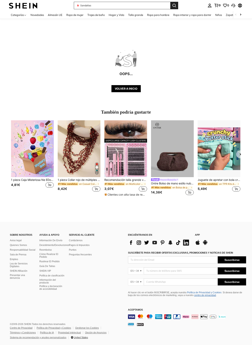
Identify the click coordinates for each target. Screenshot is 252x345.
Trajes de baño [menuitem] (96, 15)
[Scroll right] (240, 15)
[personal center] (209, 5)
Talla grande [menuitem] (135, 15)
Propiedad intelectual (69, 332)
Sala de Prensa (18, 254)
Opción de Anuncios (96, 332)
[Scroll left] (235, 15)
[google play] (205, 244)
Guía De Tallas (47, 266)
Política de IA (47, 332)
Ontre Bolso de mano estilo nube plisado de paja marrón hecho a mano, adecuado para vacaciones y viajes (172, 183)
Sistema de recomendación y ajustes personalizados (38, 337)
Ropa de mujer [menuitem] (74, 15)
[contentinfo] (187, 316)
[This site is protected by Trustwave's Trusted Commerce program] (131, 324)
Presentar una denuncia (17, 276)
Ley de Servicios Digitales (19, 265)
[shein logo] (23, 5)
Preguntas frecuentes (80, 254)
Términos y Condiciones (23, 332)
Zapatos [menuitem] (231, 15)
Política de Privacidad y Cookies (204, 292)
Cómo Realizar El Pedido (48, 255)
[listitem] (32, 158)
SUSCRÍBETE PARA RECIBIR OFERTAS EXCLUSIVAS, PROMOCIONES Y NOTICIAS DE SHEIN (180, 252)
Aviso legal (16, 240)
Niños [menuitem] (218, 15)
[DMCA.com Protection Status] (140, 324)
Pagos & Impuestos (79, 245)
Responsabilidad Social (22, 249)
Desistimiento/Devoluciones (54, 245)
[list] (159, 243)
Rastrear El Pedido (49, 261)
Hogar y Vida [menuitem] (116, 15)
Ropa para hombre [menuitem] (158, 15)
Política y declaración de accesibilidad (50, 287)
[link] (217, 5)
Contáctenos (75, 240)
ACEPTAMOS (135, 310)
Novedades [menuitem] (37, 15)
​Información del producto (47, 281)
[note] (125, 195)
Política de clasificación (51, 275)
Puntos (72, 249)
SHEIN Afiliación (18, 271)
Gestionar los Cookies (87, 328)
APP (197, 235)
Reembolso (45, 249)
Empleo (14, 259)
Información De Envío (50, 240)
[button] (233, 5)
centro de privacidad (205, 295)
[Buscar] (174, 5)
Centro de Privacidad (21, 328)
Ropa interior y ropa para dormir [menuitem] (192, 15)
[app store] (197, 244)
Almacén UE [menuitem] (55, 15)
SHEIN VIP (45, 271)
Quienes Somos (18, 245)
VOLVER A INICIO (126, 88)
